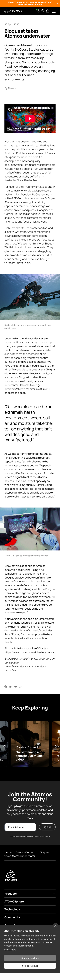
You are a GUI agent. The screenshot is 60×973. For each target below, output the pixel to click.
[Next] (55, 746)
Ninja (43, 354)
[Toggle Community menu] (54, 916)
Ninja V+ (36, 243)
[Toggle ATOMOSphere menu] (54, 901)
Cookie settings (30, 965)
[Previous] (5, 746)
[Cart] (48, 11)
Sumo (17, 581)
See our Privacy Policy (42, 836)
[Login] (39, 11)
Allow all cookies (30, 958)
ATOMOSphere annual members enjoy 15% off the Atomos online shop (30, 3)
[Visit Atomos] (13, 10)
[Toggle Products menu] (54, 893)
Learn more (10, 949)
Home (8, 852)
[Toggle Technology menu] (54, 909)
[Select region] (43, 11)
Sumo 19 (45, 389)
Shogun (23, 377)
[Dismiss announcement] (57, 3)
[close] (55, 925)
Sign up (47, 827)
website (14, 662)
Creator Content (26, 852)
